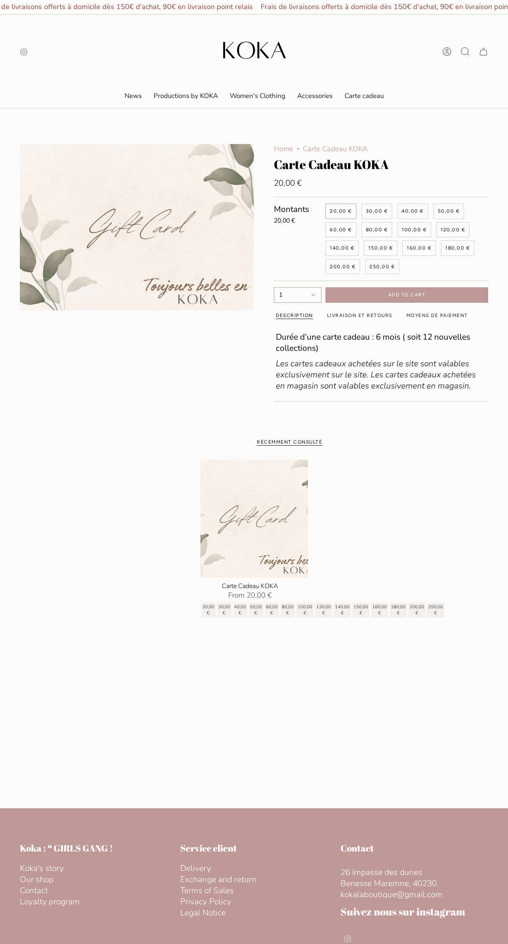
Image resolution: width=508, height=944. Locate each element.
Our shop (37, 879)
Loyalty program (50, 901)
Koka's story (42, 868)
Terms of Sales (207, 890)
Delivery (195, 868)
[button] (257, 96)
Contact (34, 890)
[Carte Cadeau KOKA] (254, 519)
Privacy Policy (205, 901)
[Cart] (483, 51)
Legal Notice (203, 912)
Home (283, 149)
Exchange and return (218, 879)
